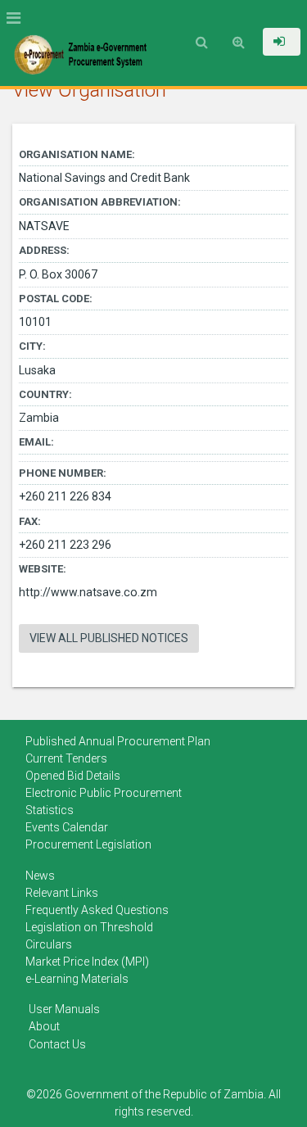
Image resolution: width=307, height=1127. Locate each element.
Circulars (48, 944)
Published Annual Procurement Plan (117, 741)
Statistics (49, 810)
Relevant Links (61, 892)
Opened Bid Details (72, 775)
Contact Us (57, 1044)
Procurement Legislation (88, 844)
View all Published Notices (108, 638)
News (40, 875)
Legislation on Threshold (89, 927)
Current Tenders (66, 758)
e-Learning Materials (77, 978)
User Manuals (64, 1009)
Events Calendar (66, 827)
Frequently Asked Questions (97, 910)
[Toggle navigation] (18, 18)
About (44, 1026)
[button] (281, 42)
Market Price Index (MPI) (87, 961)
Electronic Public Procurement (103, 792)
